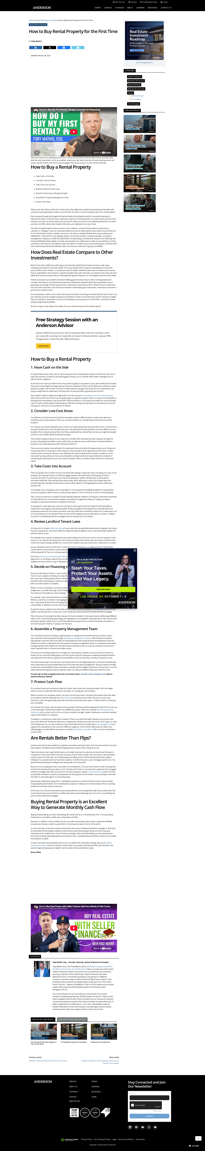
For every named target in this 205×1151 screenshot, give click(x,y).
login (94, 1097)
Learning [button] (140, 8)
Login (165, 2)
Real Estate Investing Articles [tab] (72, 1019)
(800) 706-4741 (74, 1101)
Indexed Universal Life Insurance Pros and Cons (48, 1061)
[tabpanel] (74, 1037)
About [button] (130, 8)
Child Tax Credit (66, 698)
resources (96, 1092)
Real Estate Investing (48, 20)
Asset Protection (134, 77)
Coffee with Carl (137, 96)
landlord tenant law (56, 528)
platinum (73, 1092)
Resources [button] (152, 8)
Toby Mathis (36, 41)
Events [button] (98, 8)
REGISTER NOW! (103, 589)
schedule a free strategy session (93, 674)
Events (94, 1081)
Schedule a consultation (83, 729)
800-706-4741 (120, 2)
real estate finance (95, 772)
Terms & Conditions (126, 1139)
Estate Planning (134, 85)
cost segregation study (104, 724)
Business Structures (136, 81)
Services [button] (108, 8)
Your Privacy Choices (102, 1139)
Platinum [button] (119, 8)
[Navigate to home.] (41, 7)
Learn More (43, 346)
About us (73, 1086)
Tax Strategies (133, 104)
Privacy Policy (86, 1139)
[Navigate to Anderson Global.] (70, 1140)
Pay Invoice (140, 1139)
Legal (114, 1139)
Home (31, 20)
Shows (130, 93)
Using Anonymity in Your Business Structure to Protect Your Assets (100, 1062)
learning (95, 1086)
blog (37, 20)
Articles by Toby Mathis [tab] (43, 1019)
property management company (78, 638)
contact (73, 1097)
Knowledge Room (150, 2)
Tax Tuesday (136, 99)
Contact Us (166, 8)
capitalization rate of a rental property (98, 395)
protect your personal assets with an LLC (55, 556)
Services (72, 1081)
